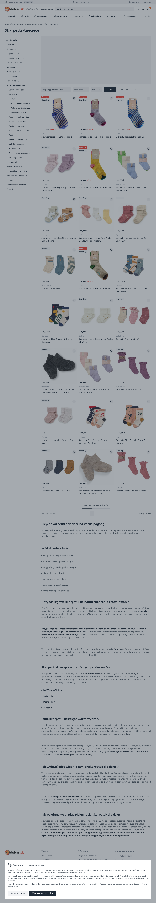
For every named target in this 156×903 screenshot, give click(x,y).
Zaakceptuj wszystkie (42, 893)
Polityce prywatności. (90, 884)
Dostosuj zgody (18, 893)
